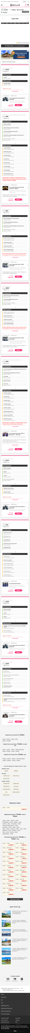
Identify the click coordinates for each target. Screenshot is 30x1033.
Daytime (6, 770)
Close (15, 1031)
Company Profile (5, 1018)
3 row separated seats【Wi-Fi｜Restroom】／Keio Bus (17, 434)
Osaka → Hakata (15, 751)
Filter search (13, 46)
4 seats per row (6, 778)
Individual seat (6, 783)
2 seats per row (6, 775)
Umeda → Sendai (7, 758)
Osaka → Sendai (6, 749)
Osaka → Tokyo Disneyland (17, 749)
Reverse (26, 11)
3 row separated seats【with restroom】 (16, 265)
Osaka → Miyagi (6, 739)
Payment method (15, 976)
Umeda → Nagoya (7, 760)
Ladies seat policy (6, 789)
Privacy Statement (5, 1028)
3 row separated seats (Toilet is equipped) (17, 715)
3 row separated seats (14, 583)
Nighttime (16, 770)
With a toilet (15, 789)
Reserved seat (6, 786)
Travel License (4, 1020)
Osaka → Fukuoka (7, 740)
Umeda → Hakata (16, 760)
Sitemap (17, 1020)
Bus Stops (18, 1018)
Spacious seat (16, 783)
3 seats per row (16, 775)
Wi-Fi (6, 792)
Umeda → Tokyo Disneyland (18, 758)
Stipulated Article (5, 1022)
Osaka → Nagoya (6, 751)
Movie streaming (15, 792)
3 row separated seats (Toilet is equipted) (17, 98)
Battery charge (6, 794)
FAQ (16, 1022)
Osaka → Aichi (14, 739)
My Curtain (16, 786)
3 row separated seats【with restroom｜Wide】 (16, 188)
